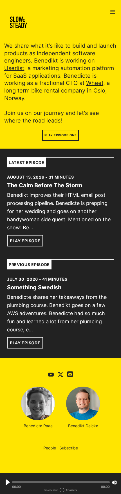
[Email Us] (70, 374)
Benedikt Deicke (83, 425)
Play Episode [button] (25, 240)
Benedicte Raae (38, 425)
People (49, 447)
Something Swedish (34, 287)
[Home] (55, 22)
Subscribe (68, 447)
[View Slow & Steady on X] (60, 374)
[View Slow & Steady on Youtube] (51, 374)
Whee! (94, 83)
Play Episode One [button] (60, 135)
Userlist (14, 68)
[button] (61, 482)
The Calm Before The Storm (44, 185)
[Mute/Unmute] (114, 482)
